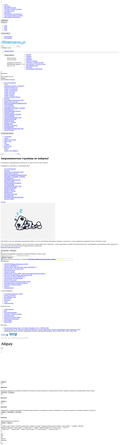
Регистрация (8, 38)
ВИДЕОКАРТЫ (9, 121)
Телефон (28, 57)
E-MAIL (28, 54)
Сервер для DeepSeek (10, 90)
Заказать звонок (9, 51)
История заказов (9, 315)
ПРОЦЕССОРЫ (9, 113)
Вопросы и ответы (31, 61)
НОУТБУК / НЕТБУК (10, 125)
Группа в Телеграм (9, 295)
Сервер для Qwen (9, 94)
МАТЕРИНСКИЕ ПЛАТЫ (12, 111)
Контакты (7, 6)
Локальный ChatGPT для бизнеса (14, 86)
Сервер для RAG (9, 95)
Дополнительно (5, 306)
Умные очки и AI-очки (11, 101)
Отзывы (6, 144)
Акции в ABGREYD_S (11, 265)
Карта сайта (7, 298)
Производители (9, 288)
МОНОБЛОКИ (8, 127)
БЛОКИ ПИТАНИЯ (10, 119)
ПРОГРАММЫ (8, 105)
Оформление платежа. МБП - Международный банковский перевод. (24, 273)
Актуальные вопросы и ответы (13, 15)
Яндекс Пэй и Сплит (10, 280)
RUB (5, 28)
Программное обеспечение (12, 17)
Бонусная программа (10, 312)
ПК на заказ (7, 141)
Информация (5, 261)
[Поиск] (20, 46)
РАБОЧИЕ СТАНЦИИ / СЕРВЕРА (14, 108)
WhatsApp (29, 59)
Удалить (10, 422)
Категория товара (9, 270)
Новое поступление (10, 139)
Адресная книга (9, 309)
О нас (6, 4)
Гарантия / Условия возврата (12, 284)
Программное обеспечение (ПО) (14, 100)
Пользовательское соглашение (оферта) (16, 283)
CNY (5, 25)
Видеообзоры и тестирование (13, 14)
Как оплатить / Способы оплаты (36, 64)
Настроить (4, 392)
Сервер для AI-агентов (11, 89)
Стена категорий (9, 106)
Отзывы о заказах (9, 272)
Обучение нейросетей (10, 87)
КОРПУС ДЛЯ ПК (10, 122)
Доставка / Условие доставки (13, 9)
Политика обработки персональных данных (17, 281)
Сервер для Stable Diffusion (12, 97)
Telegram (28, 56)
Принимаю (13, 250)
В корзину (11, 392)
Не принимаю (5, 250)
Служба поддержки (6, 291)
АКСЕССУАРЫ (9, 130)
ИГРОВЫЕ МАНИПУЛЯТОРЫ (13, 128)
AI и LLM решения (10, 82)
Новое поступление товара (12, 317)
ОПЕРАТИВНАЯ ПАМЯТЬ (12, 114)
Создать (3, 202)
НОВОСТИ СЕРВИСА (11, 151)
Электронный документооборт (13, 278)
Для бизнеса (8, 136)
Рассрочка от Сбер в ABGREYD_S (14, 276)
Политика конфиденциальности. (10, 247)
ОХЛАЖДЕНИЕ (9, 116)
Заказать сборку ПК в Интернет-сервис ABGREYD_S (20, 267)
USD (5, 30)
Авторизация (8, 36)
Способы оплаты (9, 11)
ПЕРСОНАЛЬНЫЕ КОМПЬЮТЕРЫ (15, 103)
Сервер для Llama (9, 92)
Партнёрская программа (11, 319)
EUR (5, 27)
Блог (5, 143)
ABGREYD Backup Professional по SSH (16, 264)
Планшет (7, 98)
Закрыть (3, 381)
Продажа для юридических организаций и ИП (18, 275)
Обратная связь (8, 303)
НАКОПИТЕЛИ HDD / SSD (12, 117)
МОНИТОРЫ (8, 124)
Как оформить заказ (10, 7)
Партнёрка (7, 12)
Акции (6, 138)
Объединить (11, 412)
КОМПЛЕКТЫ (8, 109)
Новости (6, 147)
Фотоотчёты (8, 146)
